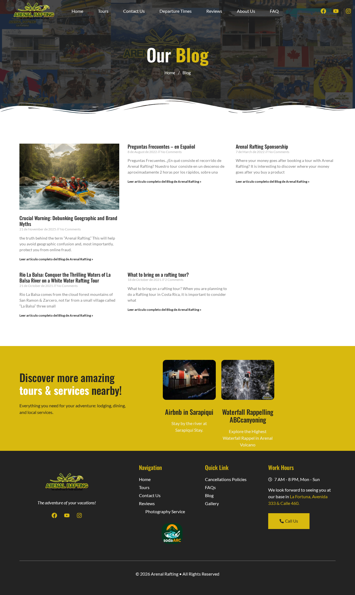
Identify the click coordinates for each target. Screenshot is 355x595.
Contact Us (134, 11)
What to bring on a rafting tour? (158, 274)
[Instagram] (348, 11)
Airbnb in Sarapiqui (189, 412)
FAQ (274, 11)
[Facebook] (323, 11)
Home (77, 11)
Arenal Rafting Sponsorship (262, 146)
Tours (103, 11)
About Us (246, 11)
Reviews (214, 11)
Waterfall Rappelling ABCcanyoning (247, 416)
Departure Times (175, 11)
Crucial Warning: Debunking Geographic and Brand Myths (68, 221)
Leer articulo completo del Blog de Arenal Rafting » (56, 259)
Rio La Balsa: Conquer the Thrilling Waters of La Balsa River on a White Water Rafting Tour (65, 277)
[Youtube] (335, 11)
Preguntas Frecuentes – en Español (161, 146)
